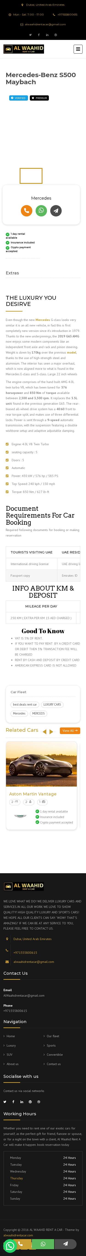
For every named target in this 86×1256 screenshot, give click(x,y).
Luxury (11, 1045)
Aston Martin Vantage (33, 794)
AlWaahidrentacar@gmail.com (23, 995)
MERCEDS (38, 713)
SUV (9, 1055)
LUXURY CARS (52, 704)
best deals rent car (25, 704)
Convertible (55, 1055)
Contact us (54, 1064)
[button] (10, 1246)
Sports (51, 1045)
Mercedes (19, 713)
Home (11, 1036)
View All (69, 731)
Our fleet (53, 1036)
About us (13, 1064)
